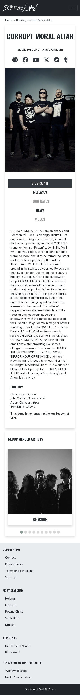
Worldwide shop (16, 670)
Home (9, 20)
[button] (22, 532)
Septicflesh (12, 618)
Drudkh (9, 625)
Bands (20, 20)
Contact (10, 557)
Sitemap (10, 577)
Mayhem (11, 605)
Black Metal (12, 652)
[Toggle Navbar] (74, 8)
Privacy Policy (14, 564)
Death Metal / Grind (17, 646)
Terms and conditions (19, 571)
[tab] (40, 183)
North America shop (18, 677)
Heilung (10, 598)
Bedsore (40, 519)
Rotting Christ (14, 611)
